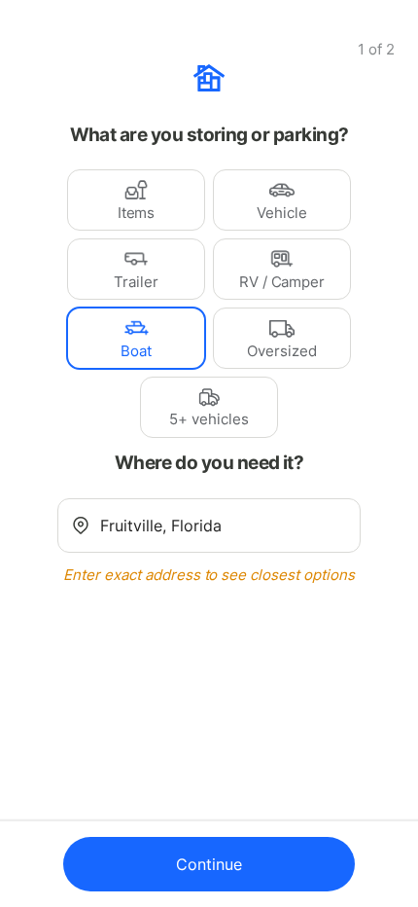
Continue (209, 864)
